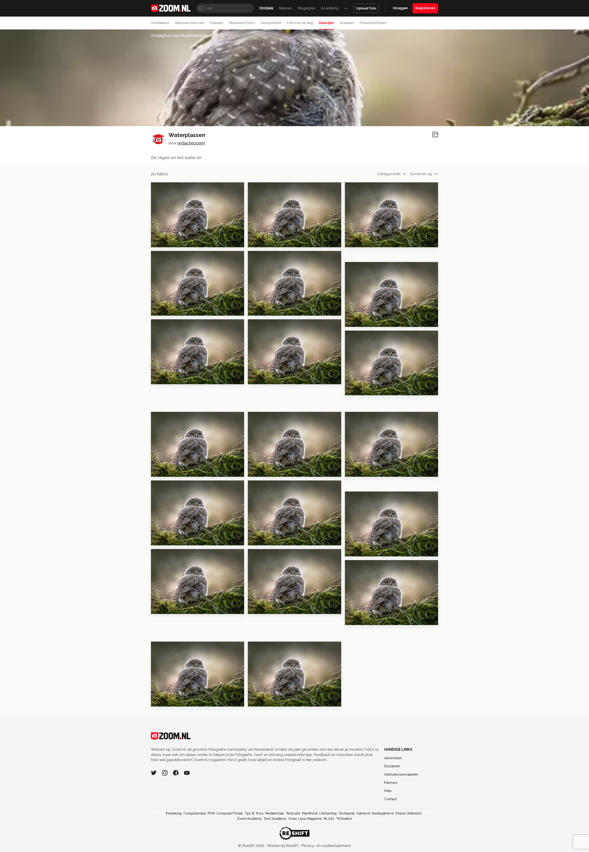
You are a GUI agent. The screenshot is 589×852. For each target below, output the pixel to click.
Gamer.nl (363, 813)
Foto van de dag (300, 23)
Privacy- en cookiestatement (325, 845)
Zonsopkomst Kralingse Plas (276, 310)
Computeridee (194, 813)
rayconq (265, 187)
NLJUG (329, 818)
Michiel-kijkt (268, 417)
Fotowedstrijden (373, 23)
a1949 (360, 187)
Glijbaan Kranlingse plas (274, 241)
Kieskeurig (174, 813)
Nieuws (285, 8)
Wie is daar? (262, 608)
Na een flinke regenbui (176, 241)
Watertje (162, 378)
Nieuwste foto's (242, 23)
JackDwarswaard (175, 256)
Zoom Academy (249, 818)
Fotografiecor (366, 267)
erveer (167, 325)
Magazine (306, 8)
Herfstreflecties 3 (171, 540)
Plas (254, 471)
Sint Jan (355, 619)
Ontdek (266, 8)
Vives (292, 818)
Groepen (347, 23)
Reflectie (356, 241)
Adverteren (393, 758)
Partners (390, 783)
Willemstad (261, 701)
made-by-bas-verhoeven (375, 565)
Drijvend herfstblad (367, 321)
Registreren (425, 8)
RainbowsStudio (368, 417)
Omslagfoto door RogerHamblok (179, 35)
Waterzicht (358, 471)
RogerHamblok (367, 497)
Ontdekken (160, 23)
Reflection (260, 378)
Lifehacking (328, 813)
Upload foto (366, 8)
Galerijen (326, 23)
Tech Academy (274, 818)
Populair (216, 23)
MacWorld (310, 813)
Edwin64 (265, 256)
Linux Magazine (310, 818)
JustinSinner (171, 554)
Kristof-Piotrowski (272, 554)
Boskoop (162, 471)
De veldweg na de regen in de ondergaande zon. (373, 551)
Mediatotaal (274, 813)
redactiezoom (191, 143)
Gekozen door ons (189, 23)
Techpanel (346, 813)
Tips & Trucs (253, 813)
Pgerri (166, 647)
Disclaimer (392, 766)
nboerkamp (267, 325)
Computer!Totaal (230, 813)
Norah (353, 389)
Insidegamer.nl (383, 813)
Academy (330, 8)
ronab (263, 647)
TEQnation (344, 818)
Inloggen (400, 8)
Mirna (360, 336)
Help (388, 791)
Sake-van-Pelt (173, 486)
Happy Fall (260, 540)
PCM (211, 813)
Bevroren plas (167, 701)
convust (168, 187)
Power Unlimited (408, 813)
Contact (390, 799)
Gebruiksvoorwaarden (401, 774)
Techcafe (293, 813)
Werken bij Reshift (282, 845)
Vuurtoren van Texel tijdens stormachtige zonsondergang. (179, 608)
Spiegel (161, 310)
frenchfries (170, 417)
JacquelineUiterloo (273, 486)
